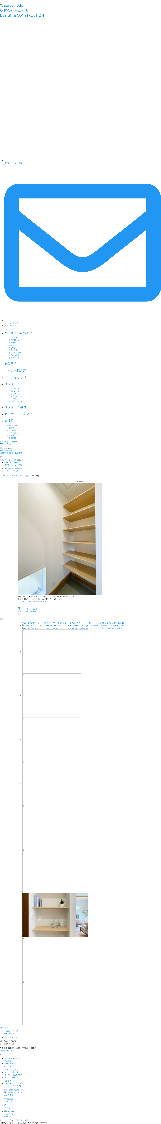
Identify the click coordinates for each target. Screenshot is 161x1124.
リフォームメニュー (12, 1070)
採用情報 (12, 438)
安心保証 (12, 347)
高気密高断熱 (14, 340)
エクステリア (14, 398)
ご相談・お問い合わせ (13, 1083)
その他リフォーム (16, 401)
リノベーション (15, 388)
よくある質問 (14, 355)
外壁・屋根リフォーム (17, 393)
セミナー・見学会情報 (13, 1074)
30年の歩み (13, 425)
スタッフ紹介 (14, 433)
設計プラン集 (14, 357)
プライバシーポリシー (23, 1120)
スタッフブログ (15, 435)
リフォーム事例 (15, 407)
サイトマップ (5, 1120)
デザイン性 (13, 345)
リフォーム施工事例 (12, 1072)
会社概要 (12, 430)
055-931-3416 (7, 1050)
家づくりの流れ (15, 352)
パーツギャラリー (17, 377)
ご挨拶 (11, 428)
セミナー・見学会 (16, 414)
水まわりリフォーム (17, 391)
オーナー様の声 (15, 370)
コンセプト (13, 337)
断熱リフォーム (15, 396)
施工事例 (10, 363)
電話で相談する (18, 459)
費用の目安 (13, 350)
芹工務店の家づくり (18, 333)
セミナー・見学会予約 (13, 1086)
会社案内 (10, 420)
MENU (2, 1054)
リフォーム (12, 384)
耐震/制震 (12, 342)
